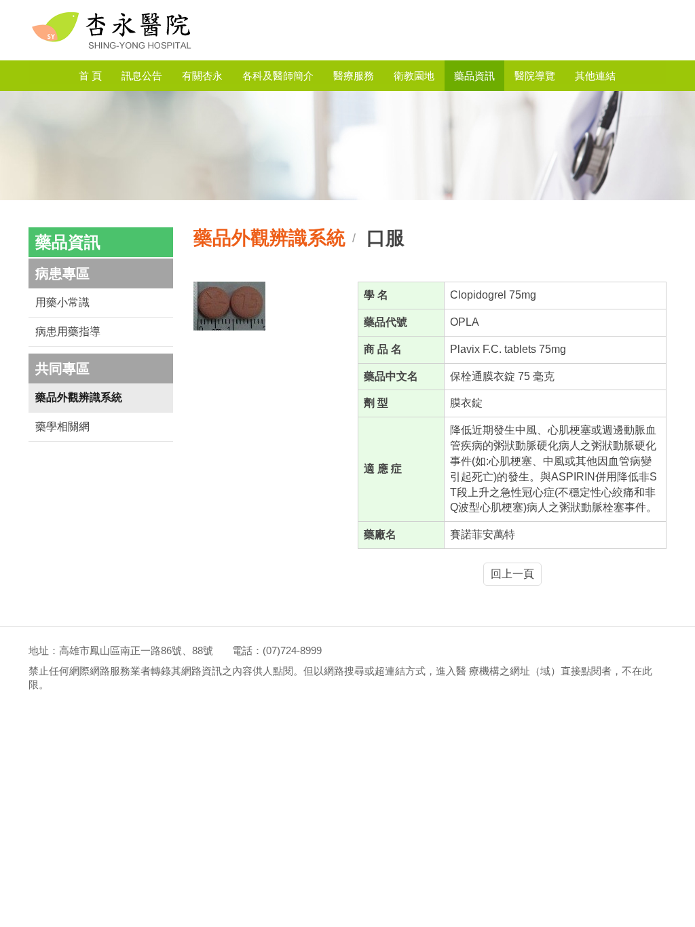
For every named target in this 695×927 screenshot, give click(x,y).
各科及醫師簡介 (278, 75)
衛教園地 (414, 75)
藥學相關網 (62, 426)
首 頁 (90, 75)
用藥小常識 (62, 302)
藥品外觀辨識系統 (78, 397)
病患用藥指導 (67, 331)
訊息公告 (141, 75)
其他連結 (595, 75)
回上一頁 (512, 574)
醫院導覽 (534, 75)
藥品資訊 (474, 75)
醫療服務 (353, 75)
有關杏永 (202, 75)
